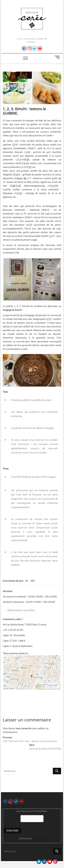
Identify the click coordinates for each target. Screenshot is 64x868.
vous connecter (23, 728)
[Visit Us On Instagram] (55, 860)
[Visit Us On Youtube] (49, 860)
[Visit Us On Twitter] (39, 860)
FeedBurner (39, 838)
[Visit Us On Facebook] (44, 860)
